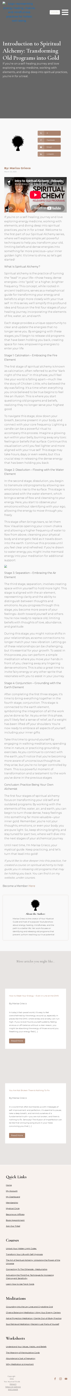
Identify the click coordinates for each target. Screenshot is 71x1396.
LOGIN (55, 12)
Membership (12, 1202)
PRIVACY (13, 1384)
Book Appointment (15, 1220)
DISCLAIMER (13, 1390)
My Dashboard (13, 1196)
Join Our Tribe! (13, 1226)
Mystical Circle (12, 1208)
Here (32, 886)
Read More (17, 1041)
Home (9, 1185)
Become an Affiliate (15, 1214)
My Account (12, 1191)
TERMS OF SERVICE (13, 1387)
